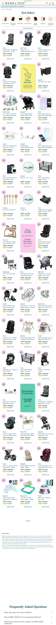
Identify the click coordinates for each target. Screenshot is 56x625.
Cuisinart (22, 144)
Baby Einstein (6, 112)
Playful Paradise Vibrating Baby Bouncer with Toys (45, 306)
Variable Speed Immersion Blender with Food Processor (26, 146)
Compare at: (7, 55)
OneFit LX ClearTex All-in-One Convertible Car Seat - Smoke (10, 434)
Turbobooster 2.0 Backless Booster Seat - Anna (27, 530)
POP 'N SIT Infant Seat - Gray (9, 274)
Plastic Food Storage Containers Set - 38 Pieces (10, 498)
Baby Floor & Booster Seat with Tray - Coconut (10, 146)
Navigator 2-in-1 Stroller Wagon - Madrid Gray (44, 274)
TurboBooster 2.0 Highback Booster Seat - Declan (10, 50)
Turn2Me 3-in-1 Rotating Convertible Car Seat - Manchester (9, 82)
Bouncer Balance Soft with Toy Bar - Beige (27, 466)
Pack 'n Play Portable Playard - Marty (43, 178)
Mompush (22, 112)
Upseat (5, 144)
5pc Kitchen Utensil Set (9, 210)
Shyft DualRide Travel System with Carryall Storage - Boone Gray (9, 306)
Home (3, 9)
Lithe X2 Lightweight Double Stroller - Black (26, 114)
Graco (4, 48)
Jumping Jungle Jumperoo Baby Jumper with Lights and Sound (27, 434)
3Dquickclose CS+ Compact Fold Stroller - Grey (45, 434)
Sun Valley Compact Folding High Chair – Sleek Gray (27, 594)
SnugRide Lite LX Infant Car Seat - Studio (10, 370)
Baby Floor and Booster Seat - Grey (44, 594)
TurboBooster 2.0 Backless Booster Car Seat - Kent (45, 210)
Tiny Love (5, 240)
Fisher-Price (23, 431)
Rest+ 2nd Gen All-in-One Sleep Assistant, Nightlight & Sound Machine (45, 146)
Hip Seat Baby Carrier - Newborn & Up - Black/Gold (45, 530)
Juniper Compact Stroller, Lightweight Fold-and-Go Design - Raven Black (10, 594)
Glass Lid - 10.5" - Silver (26, 177)
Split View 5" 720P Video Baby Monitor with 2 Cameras (9, 402)
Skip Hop (22, 335)
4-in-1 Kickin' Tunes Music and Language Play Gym (10, 114)
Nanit (4, 176)
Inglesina (40, 80)
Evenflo (5, 304)
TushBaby (40, 527)
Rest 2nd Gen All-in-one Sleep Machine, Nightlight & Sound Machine (45, 114)
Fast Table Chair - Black (44, 81)
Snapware (5, 495)
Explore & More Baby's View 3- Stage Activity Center (27, 338)
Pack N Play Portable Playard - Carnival (26, 370)
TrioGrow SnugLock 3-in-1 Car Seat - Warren (45, 50)
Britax (21, 272)
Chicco (40, 240)
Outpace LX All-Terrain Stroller (44, 370)
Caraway (22, 176)
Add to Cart (10, 59)
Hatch (39, 112)
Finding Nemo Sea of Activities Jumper (43, 562)
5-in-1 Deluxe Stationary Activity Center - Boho (9, 242)
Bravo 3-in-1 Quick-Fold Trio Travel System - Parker (10, 466)
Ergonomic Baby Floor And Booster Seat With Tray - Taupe (45, 338)
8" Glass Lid (23, 210)
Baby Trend (23, 48)
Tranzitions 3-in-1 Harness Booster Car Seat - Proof (10, 338)
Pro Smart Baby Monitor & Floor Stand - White (10, 178)
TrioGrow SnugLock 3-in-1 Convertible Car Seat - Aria (45, 466)
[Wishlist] (47, 3)
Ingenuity (22, 304)
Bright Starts (6, 272)
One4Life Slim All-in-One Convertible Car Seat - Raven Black (27, 274)
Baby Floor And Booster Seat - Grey (44, 498)
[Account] (50, 3)
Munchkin (22, 623)
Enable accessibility (28, 0)
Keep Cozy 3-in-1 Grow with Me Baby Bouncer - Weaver (27, 306)
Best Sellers (9, 9)
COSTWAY (5, 560)
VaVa (4, 400)
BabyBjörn (23, 464)
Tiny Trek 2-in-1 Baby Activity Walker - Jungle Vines (26, 498)
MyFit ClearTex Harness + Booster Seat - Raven (45, 242)
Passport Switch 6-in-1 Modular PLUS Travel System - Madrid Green (9, 530)
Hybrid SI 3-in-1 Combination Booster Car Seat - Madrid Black (27, 50)
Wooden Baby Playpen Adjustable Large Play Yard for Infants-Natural (10, 562)
